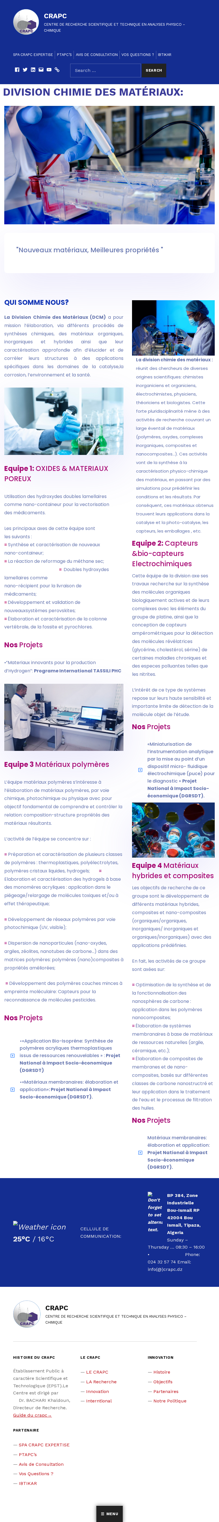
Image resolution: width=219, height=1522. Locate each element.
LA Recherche (101, 1381)
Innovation (97, 1391)
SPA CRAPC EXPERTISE (33, 55)
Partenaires (166, 1391)
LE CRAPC (97, 1372)
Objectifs (163, 1381)
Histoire (161, 1372)
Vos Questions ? (137, 55)
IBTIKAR (164, 55)
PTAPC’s (64, 55)
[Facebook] (17, 70)
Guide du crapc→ (32, 1415)
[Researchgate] (57, 70)
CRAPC (55, 16)
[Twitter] (25, 70)
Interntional (99, 1401)
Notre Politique (169, 1401)
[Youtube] (49, 70)
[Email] (41, 70)
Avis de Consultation (97, 55)
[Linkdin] (33, 70)
